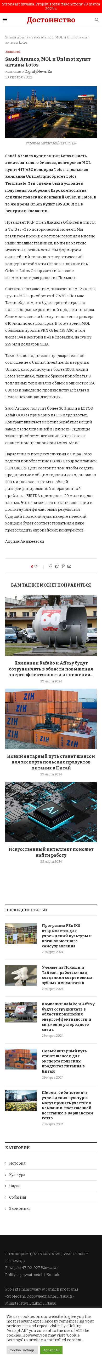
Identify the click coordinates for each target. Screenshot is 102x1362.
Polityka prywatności (23, 1275)
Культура (17, 1175)
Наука (14, 1186)
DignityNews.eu (38, 71)
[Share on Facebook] (50, 566)
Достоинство (51, 20)
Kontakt (54, 1275)
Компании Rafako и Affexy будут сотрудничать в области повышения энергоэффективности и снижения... (51, 669)
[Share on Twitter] (57, 566)
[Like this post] (40, 566)
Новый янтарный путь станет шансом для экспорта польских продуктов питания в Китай (51, 762)
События (17, 1197)
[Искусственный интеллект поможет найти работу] (51, 812)
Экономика (12, 52)
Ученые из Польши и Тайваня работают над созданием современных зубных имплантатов (67, 975)
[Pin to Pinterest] (63, 566)
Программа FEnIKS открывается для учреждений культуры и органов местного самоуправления (67, 935)
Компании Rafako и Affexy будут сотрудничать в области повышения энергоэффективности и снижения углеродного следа (68, 1017)
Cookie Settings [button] (22, 1350)
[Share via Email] (69, 566)
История (17, 1163)
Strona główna (16, 37)
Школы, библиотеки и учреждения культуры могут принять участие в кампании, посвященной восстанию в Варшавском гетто (67, 1105)
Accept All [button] (51, 1350)
